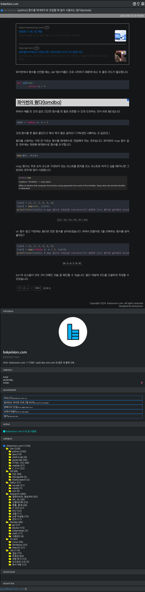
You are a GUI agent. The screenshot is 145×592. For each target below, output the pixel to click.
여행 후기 (19, 559)
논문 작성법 (20, 516)
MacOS (18, 547)
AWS (17, 533)
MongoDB (19, 477)
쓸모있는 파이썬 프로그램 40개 (26, 402)
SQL (17, 474)
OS (13, 539)
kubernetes (20, 530)
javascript (19, 460)
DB (13, 471)
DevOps (16, 522)
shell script (19, 457)
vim (16, 491)
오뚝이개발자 (16, 411)
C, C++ (18, 468)
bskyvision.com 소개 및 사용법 (20, 431)
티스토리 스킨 (20, 562)
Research (17, 494)
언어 (17, 519)
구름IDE (18, 536)
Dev (14, 448)
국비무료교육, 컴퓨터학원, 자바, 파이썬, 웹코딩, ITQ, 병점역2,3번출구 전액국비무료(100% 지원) (64, 58)
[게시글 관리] (28, 288)
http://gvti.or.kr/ (26, 48)
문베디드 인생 (18, 407)
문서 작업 (19, 564)
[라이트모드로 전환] (138, 4)
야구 (17, 511)
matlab (18, 465)
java (17, 454)
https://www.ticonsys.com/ (31, 27)
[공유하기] (24, 288)
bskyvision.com (9, 3)
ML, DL (18, 499)
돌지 (11, 416)
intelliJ (17, 488)
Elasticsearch (21, 480)
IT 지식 (18, 508)
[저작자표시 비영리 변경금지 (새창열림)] (47, 288)
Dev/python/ (10, 10)
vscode (18, 485)
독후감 (18, 556)
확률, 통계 (19, 505)
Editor (15, 482)
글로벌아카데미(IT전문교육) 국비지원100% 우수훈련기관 (51, 52)
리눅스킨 (15, 398)
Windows (19, 545)
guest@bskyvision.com (12, 589)
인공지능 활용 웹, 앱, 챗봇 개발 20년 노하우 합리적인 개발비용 (49, 35)
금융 (17, 514)
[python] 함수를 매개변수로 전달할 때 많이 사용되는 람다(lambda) (54, 10)
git (16, 525)
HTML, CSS (20, 463)
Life (14, 550)
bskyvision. (138, 306)
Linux (17, 542)
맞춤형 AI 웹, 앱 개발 (30, 31)
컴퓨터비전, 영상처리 (25, 497)
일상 (17, 553)
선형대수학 (20, 502)
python (19, 451)
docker (18, 528)
